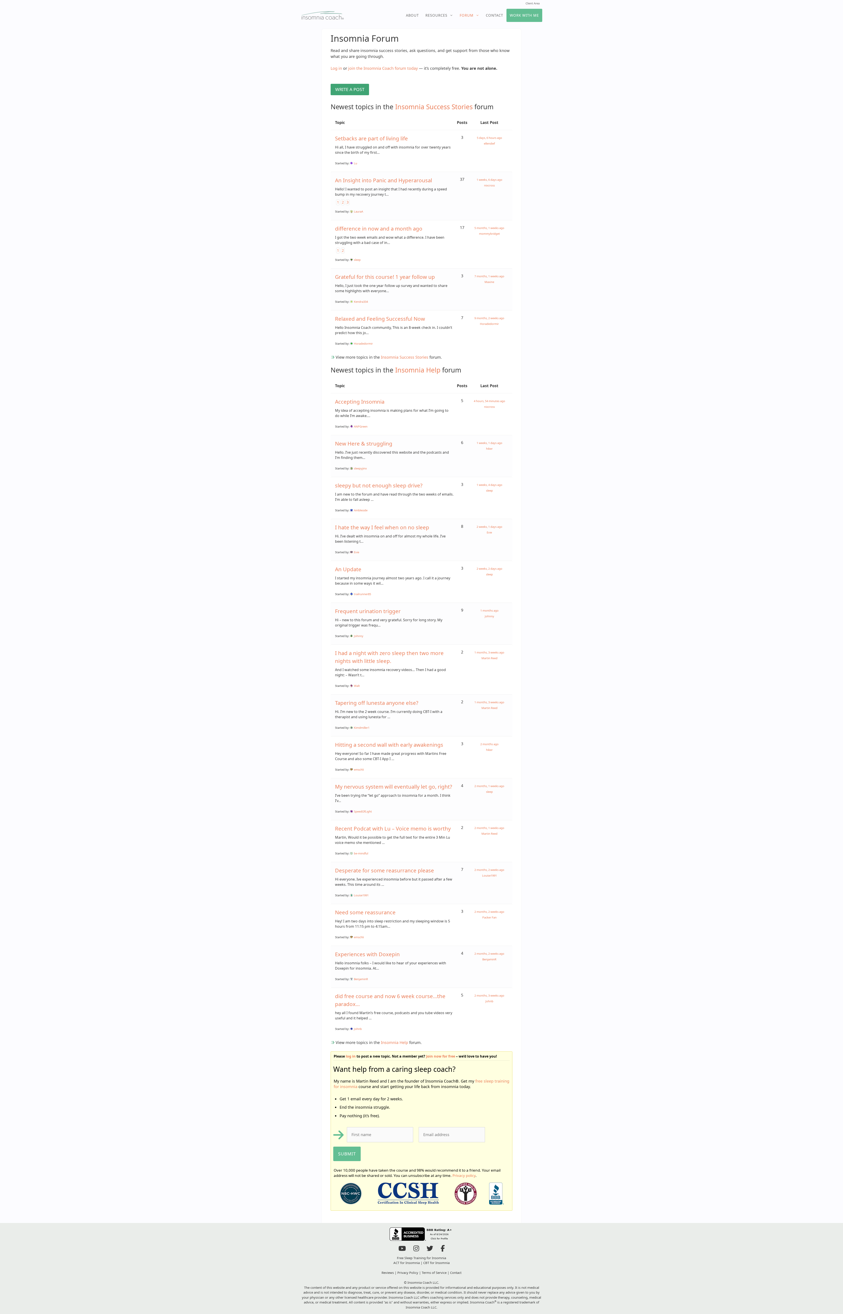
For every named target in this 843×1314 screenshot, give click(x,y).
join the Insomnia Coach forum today (383, 68)
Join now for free (440, 1056)
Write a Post (349, 89)
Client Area (533, 3)
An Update (348, 569)
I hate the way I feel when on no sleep (382, 527)
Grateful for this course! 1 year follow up (385, 276)
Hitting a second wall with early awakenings (389, 744)
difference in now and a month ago (378, 228)
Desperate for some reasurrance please (384, 870)
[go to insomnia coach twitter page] (429, 1249)
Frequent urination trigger (368, 611)
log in (351, 1056)
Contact (494, 15)
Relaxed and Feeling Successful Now (380, 318)
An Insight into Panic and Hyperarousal (383, 180)
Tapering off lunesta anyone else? (376, 702)
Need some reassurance (365, 912)
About (412, 15)
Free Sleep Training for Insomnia (421, 1258)
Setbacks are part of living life (371, 138)
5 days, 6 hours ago (489, 138)
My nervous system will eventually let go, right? (393, 786)
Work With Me (524, 15)
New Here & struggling (363, 443)
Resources (436, 15)
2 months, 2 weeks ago (489, 870)
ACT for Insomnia (406, 1262)
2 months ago (489, 744)
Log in (336, 68)
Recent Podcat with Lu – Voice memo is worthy (393, 828)
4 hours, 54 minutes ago (489, 401)
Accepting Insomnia (359, 401)
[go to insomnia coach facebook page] (442, 1249)
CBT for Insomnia (436, 1262)
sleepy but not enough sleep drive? (378, 485)
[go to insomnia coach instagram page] (416, 1249)
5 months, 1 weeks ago (489, 228)
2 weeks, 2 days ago (489, 569)
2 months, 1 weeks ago (489, 786)
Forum (467, 15)
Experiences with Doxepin (367, 954)
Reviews (388, 1272)
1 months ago (489, 610)
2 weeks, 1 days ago (489, 527)
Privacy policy (464, 1175)
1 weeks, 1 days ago (489, 443)
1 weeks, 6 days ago (489, 180)
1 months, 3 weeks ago (489, 652)
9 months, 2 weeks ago (489, 318)
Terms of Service (434, 1272)
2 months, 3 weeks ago (489, 995)
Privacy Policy (407, 1272)
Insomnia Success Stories (434, 106)
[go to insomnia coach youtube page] (402, 1249)
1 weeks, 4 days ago (489, 485)
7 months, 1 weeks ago (489, 276)
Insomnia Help (417, 369)
